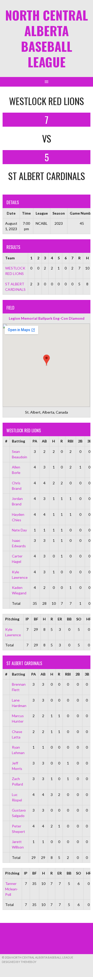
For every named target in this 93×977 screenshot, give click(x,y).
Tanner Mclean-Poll (11, 889)
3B (87, 674)
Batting (18, 441)
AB (44, 441)
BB (69, 619)
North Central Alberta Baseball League (46, 38)
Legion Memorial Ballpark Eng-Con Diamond (46, 318)
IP (27, 619)
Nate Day (19, 530)
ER (60, 619)
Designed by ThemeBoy (19, 961)
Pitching (12, 619)
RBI (70, 441)
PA (35, 441)
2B (80, 441)
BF (36, 619)
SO (78, 619)
